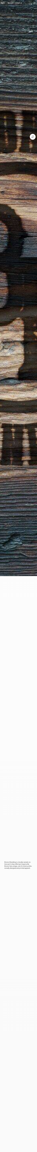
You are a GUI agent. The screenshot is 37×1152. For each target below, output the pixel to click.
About (10, 3)
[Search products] (32, 136)
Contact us (18, 3)
